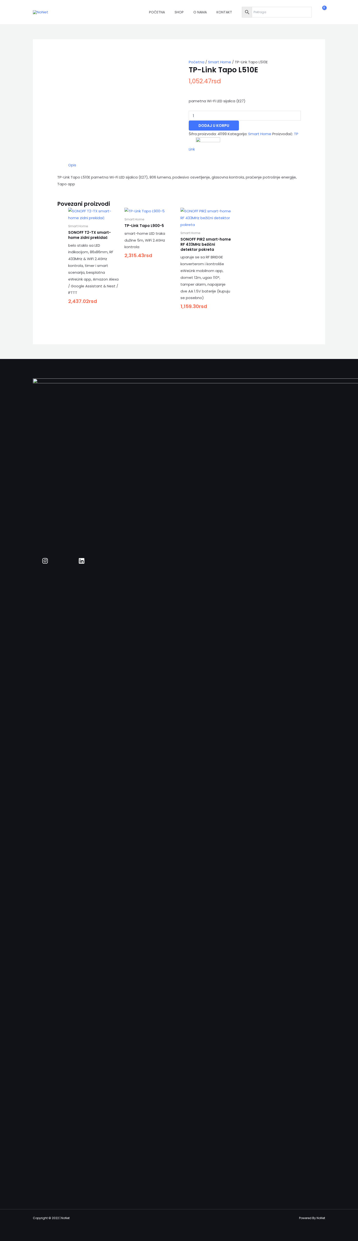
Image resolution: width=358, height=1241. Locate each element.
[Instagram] (45, 561)
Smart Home (219, 62)
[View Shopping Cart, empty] (321, 12)
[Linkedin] (81, 561)
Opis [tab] (72, 165)
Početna (157, 12)
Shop (179, 12)
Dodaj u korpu (213, 125)
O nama (200, 12)
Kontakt (224, 12)
